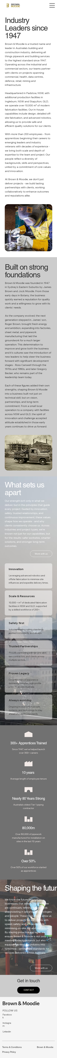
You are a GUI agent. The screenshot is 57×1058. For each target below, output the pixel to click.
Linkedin (7, 1031)
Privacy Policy (9, 1052)
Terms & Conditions (12, 1047)
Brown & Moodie (21, 1003)
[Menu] (52, 5)
